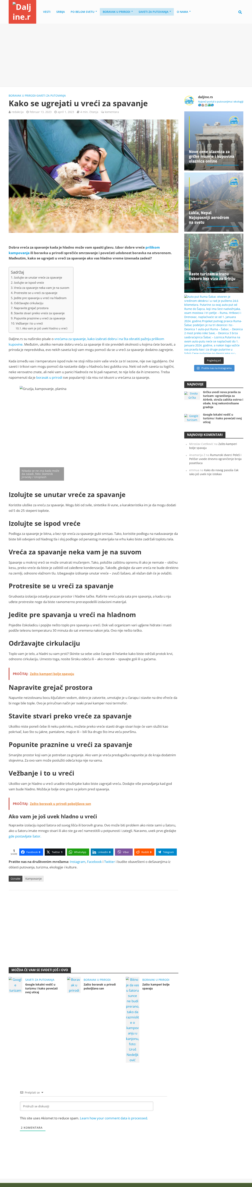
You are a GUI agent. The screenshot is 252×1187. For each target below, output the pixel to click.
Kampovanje (33, 878)
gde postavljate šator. (25, 836)
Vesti (46, 12)
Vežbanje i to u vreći (29, 323)
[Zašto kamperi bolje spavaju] (132, 1019)
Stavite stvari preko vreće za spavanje (39, 313)
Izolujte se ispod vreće (29, 282)
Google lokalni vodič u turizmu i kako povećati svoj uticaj (41, 988)
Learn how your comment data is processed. (114, 1118)
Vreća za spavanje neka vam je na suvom (41, 288)
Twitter (109, 861)
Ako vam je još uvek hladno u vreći (45, 328)
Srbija (60, 12)
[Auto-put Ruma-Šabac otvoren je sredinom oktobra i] (213, 324)
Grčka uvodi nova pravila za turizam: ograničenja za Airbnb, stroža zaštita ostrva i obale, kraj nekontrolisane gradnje (223, 399)
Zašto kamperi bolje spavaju (156, 986)
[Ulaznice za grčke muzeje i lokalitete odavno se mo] (213, 141)
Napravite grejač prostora (31, 308)
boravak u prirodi (49, 377)
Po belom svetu (82, 12)
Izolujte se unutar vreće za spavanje (38, 277)
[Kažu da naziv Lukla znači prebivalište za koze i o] (213, 202)
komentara (112, 112)
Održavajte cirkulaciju (28, 303)
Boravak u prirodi (116, 12)
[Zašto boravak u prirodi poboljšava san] (74, 984)
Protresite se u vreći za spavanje (35, 293)
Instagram (77, 861)
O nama (182, 12)
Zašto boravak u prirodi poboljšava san (100, 986)
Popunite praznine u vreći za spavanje (39, 318)
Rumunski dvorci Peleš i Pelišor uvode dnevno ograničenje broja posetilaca (215, 459)
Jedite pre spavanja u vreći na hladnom (40, 298)
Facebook (94, 861)
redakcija (18, 112)
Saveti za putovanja (153, 12)
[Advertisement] (126, 55)
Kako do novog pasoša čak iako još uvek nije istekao (213, 472)
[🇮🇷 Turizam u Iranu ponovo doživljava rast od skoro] (213, 263)
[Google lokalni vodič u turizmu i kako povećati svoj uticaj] (15, 984)
